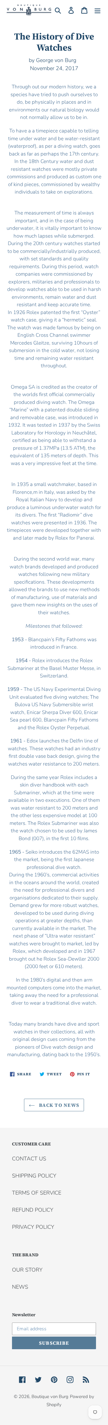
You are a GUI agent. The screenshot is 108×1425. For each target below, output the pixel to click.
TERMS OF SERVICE (36, 1192)
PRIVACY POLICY (33, 1227)
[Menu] (97, 10)
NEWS (20, 1286)
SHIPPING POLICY (34, 1175)
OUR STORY (27, 1269)
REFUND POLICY (32, 1209)
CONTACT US (29, 1158)
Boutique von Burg (50, 1397)
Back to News (59, 1105)
